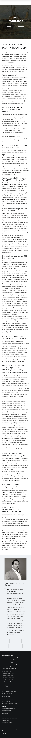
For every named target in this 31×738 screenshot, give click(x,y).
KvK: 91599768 (6, 701)
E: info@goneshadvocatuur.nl (10, 691)
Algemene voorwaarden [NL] (10, 658)
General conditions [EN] (9, 660)
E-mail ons (21, 26)
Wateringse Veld (6, 60)
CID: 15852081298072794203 (9, 703)
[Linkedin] (5, 733)
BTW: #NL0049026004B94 (9, 699)
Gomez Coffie (5, 720)
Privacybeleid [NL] (7, 666)
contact (22, 530)
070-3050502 (20, 532)
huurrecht (9, 52)
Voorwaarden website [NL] (10, 664)
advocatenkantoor (8, 58)
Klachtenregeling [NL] (8, 662)
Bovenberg (11, 62)
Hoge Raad (5, 195)
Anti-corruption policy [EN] (10, 668)
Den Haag (4, 731)
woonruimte (23, 150)
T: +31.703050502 (7, 693)
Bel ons (9, 26)
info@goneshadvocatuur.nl (19, 534)
